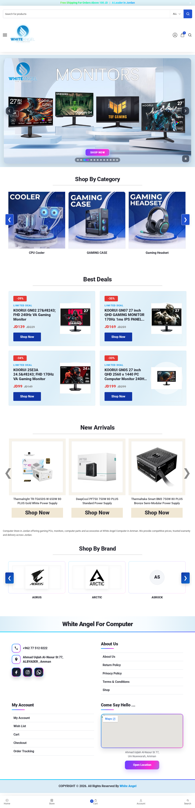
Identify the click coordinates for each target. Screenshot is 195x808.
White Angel (128, 786)
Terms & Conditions (116, 682)
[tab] (78, 160)
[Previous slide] (10, 111)
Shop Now (97, 152)
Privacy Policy (112, 673)
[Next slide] (185, 111)
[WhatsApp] (38, 672)
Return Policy (112, 665)
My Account (22, 718)
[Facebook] (16, 672)
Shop (106, 690)
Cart (16, 734)
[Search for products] (188, 14)
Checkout (20, 743)
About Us (109, 656)
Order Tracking (24, 751)
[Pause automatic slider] (185, 158)
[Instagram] (27, 672)
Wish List (20, 726)
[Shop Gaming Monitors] (97, 111)
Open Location (142, 765)
